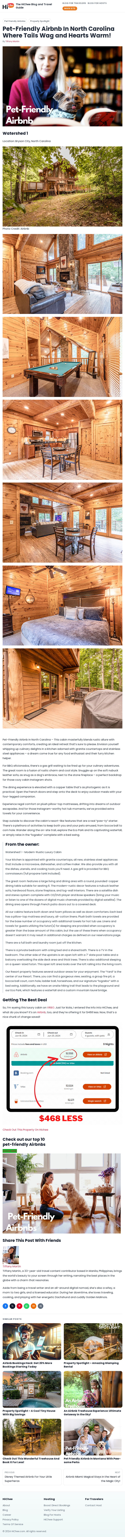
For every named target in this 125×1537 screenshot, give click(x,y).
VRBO (50, 1007)
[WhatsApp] (26, 1306)
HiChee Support (53, 1519)
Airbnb (41, 1012)
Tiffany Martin (12, 41)
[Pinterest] (19, 1306)
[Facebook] (5, 1306)
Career (7, 1514)
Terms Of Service (13, 1524)
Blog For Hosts (97, 3)
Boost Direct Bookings (57, 1505)
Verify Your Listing (54, 1510)
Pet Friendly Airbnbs (14, 21)
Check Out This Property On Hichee (25, 1130)
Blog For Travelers (74, 3)
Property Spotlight (39, 21)
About (6, 1505)
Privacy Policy (11, 1519)
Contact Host (93, 1505)
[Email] (33, 1306)
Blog (5, 1510)
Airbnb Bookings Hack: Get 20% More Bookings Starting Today (27, 1364)
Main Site (69, 8)
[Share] (40, 1306)
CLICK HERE (10, 1151)
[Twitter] (12, 1306)
